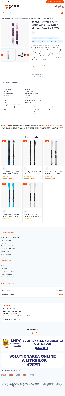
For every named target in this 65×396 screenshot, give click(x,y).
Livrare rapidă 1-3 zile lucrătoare (40, 41)
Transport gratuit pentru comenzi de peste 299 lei (45, 38)
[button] (8, 55)
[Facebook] (2, 2)
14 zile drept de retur (56, 41)
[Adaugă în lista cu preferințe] (33, 32)
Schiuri (40, 76)
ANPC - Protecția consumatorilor (10, 237)
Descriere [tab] (6, 83)
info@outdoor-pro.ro (14, 319)
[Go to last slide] (2, 55)
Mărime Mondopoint (6, 274)
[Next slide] (28, 55)
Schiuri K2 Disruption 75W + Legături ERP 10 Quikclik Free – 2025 (11, 173)
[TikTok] (8, 2)
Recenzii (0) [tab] (16, 83)
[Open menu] (2, 7)
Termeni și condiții (6, 254)
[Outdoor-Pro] (12, 7)
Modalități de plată (6, 243)
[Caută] (62, 12)
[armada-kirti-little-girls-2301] (15, 33)
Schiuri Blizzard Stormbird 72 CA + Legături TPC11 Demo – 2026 (11, 216)
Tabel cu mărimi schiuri (7, 277)
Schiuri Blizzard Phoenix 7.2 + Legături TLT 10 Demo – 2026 (32, 216)
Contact (3, 266)
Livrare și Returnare (6, 240)
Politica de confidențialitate (8, 245)
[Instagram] (5, 2)
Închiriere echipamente (7, 271)
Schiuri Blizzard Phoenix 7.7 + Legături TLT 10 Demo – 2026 (53, 173)
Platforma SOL (5, 251)
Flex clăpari (4, 268)
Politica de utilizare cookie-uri (9, 248)
